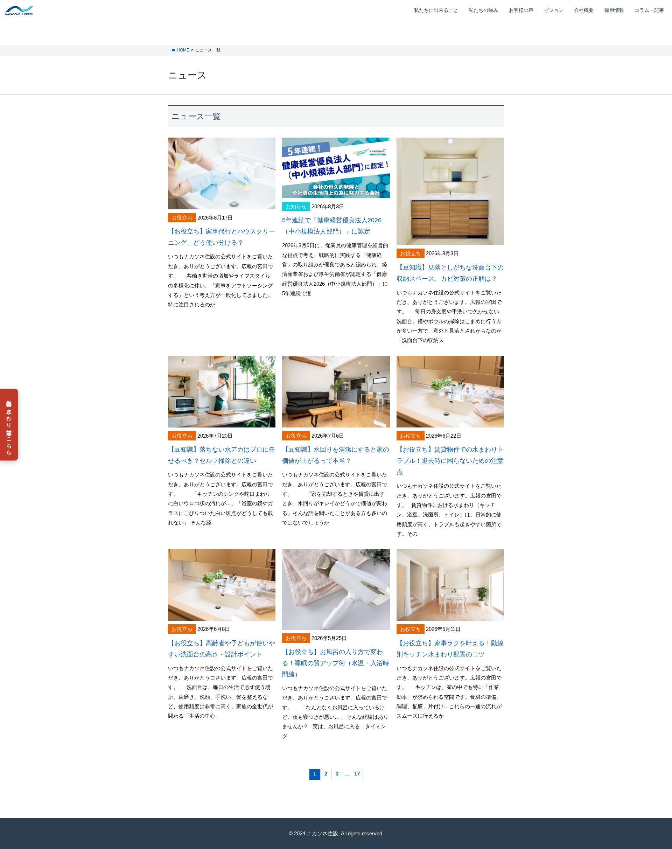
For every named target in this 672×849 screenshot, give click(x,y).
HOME (183, 50)
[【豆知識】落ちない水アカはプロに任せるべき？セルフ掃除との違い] (221, 422)
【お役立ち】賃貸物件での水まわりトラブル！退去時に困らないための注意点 (450, 460)
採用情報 (614, 10)
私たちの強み (483, 10)
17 (357, 774)
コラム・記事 (649, 10)
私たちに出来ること (436, 10)
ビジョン (554, 10)
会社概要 (584, 10)
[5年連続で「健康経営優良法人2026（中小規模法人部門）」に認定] (336, 193)
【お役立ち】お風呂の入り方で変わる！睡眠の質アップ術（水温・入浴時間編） (335, 663)
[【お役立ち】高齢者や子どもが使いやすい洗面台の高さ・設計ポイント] (221, 616)
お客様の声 (521, 10)
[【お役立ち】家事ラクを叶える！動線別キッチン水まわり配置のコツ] (450, 616)
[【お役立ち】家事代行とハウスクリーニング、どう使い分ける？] (221, 205)
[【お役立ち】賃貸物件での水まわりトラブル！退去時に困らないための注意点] (450, 422)
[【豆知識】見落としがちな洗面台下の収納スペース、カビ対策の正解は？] (450, 240)
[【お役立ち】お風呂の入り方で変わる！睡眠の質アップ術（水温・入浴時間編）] (336, 625)
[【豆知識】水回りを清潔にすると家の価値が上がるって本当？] (336, 422)
